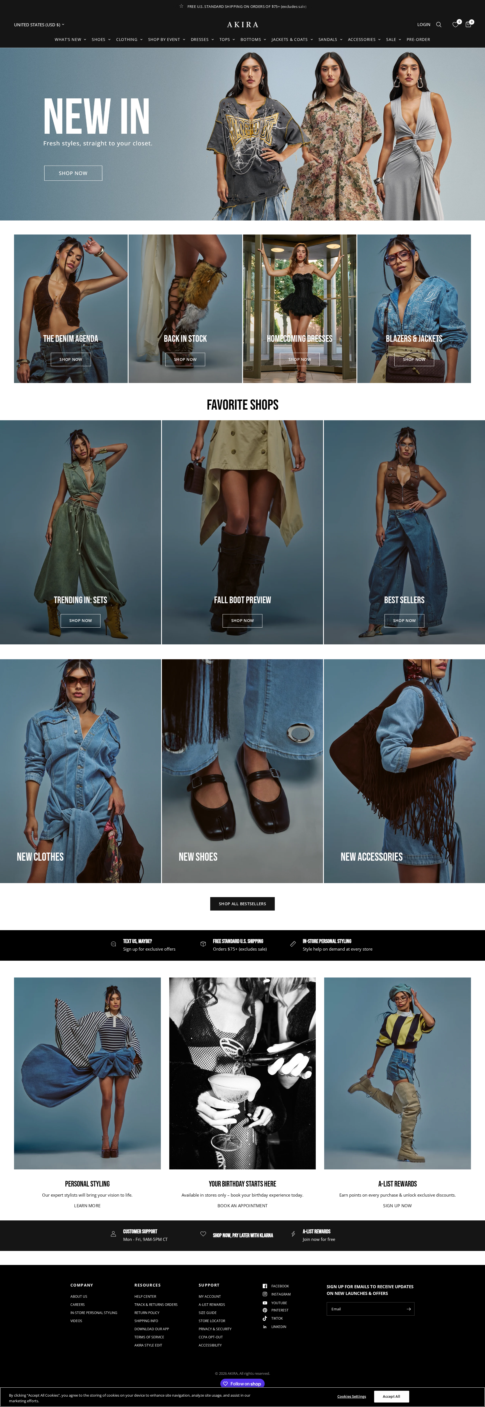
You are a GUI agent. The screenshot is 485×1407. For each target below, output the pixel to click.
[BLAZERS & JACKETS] (414, 308)
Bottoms (251, 39)
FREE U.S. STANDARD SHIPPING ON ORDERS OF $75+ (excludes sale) (247, 6)
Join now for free (319, 1239)
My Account (210, 1296)
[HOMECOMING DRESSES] (300, 308)
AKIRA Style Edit (148, 1345)
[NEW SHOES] (242, 771)
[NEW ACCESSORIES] (404, 771)
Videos (76, 1320)
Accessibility (210, 1345)
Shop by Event (164, 39)
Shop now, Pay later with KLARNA (243, 1235)
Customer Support (140, 1231)
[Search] (438, 24)
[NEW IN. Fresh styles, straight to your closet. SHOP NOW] (242, 134)
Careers (77, 1304)
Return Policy (146, 1312)
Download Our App (151, 1329)
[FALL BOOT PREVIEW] (242, 532)
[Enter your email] (409, 1309)
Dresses (200, 39)
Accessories (362, 39)
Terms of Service (149, 1337)
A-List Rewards (212, 1304)
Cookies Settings (351, 1396)
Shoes (99, 39)
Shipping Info (146, 1320)
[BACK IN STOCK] (185, 308)
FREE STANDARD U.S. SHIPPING (238, 941)
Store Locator (212, 1320)
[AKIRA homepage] (242, 24)
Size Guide (208, 1312)
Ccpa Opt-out (211, 1337)
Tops (224, 39)
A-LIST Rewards (316, 1231)
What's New (68, 39)
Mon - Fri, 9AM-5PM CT (145, 1239)
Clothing (127, 39)
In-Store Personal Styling (93, 1312)
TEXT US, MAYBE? (137, 941)
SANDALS (328, 39)
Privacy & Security (215, 1329)
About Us (78, 1296)
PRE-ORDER (418, 39)
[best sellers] (404, 532)
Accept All (391, 1396)
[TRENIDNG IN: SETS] (80, 532)
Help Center (145, 1296)
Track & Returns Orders (156, 1304)
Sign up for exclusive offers (149, 949)
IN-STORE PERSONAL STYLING (327, 941)
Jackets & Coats (290, 39)
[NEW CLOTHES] (80, 771)
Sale (391, 39)
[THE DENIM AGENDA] (71, 308)
